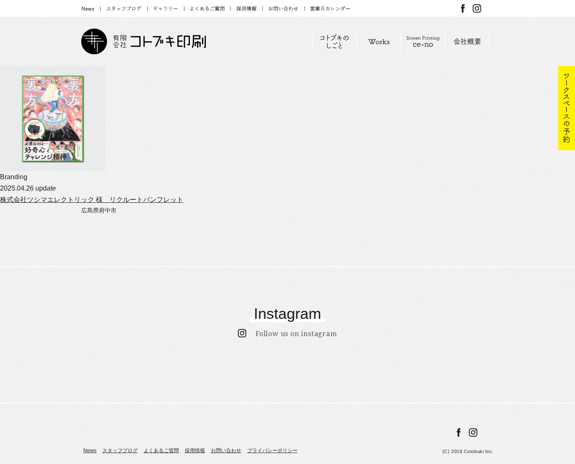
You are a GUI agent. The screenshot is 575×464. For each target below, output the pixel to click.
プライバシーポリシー (272, 450)
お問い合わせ (226, 450)
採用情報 (195, 450)
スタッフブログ (120, 450)
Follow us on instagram (291, 333)
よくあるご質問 (161, 450)
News (89, 450)
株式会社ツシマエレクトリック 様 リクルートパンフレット (92, 199)
